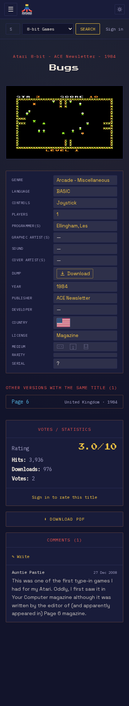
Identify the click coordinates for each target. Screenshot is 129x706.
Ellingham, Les (72, 226)
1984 (62, 286)
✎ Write (20, 556)
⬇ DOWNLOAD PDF (64, 519)
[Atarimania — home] (27, 9)
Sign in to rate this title (64, 497)
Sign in (114, 29)
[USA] (63, 322)
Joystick (67, 203)
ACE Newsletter (73, 298)
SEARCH (87, 29)
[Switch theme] (120, 9)
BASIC (63, 191)
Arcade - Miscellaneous (83, 180)
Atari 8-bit (29, 56)
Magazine (67, 335)
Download (78, 274)
